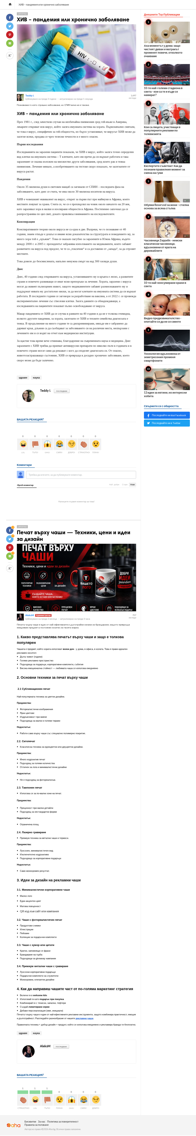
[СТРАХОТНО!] (83, 444)
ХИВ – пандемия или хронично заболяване (73, 19)
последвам (61, 391)
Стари (125, 484)
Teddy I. (29, 95)
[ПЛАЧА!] (95, 444)
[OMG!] (47, 444)
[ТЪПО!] (35, 444)
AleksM (29, 615)
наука (36, 377)
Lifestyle (22, 14)
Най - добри (114, 484)
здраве (23, 377)
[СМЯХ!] (59, 444)
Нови (132, 484)
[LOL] (23, 444)
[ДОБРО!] (71, 444)
